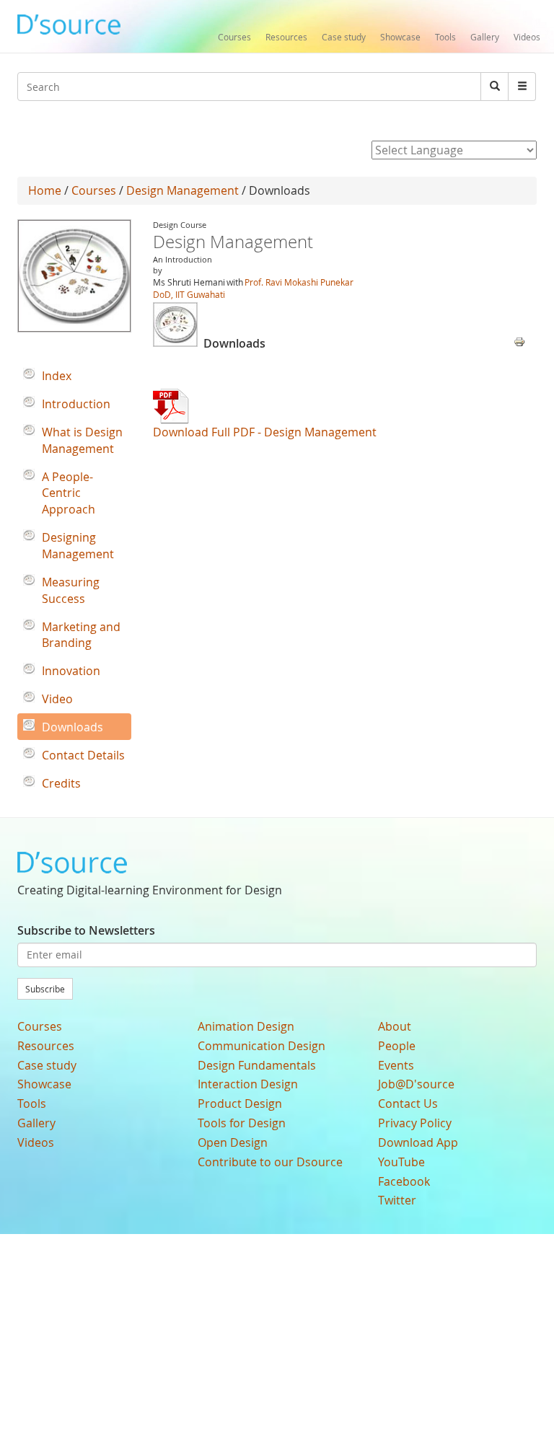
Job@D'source (416, 1084)
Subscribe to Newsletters (86, 930)
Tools (445, 37)
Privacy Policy (415, 1123)
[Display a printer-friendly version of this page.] (519, 340)
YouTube (401, 1162)
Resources (286, 37)
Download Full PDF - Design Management (265, 432)
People (397, 1046)
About (394, 1026)
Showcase (400, 37)
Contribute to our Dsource (270, 1162)
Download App (418, 1142)
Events (396, 1065)
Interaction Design (248, 1084)
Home (44, 190)
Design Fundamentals (257, 1065)
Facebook (404, 1181)
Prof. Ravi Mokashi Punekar (299, 282)
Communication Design (261, 1046)
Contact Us (408, 1103)
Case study (344, 37)
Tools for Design (242, 1123)
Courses (234, 37)
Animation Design (246, 1026)
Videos (527, 37)
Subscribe (45, 989)
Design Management (182, 190)
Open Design (233, 1142)
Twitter (397, 1200)
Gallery (484, 37)
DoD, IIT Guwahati (189, 294)
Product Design (240, 1103)
